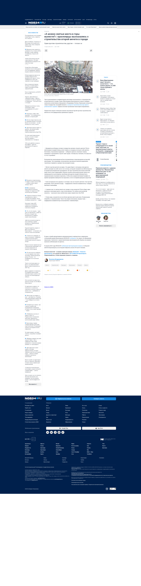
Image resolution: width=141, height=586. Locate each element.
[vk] (51, 432)
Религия (80, 265)
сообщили (73, 238)
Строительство (55, 265)
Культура (67, 410)
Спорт (100, 405)
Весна (47, 410)
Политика (84, 410)
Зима (66, 405)
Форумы (50, 19)
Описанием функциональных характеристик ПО (81, 474)
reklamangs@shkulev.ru (76, 468)
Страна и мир (102, 410)
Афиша (64, 19)
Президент (63, 265)
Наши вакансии (29, 415)
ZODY (83, 19)
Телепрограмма (57, 19)
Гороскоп (70, 19)
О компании (28, 410)
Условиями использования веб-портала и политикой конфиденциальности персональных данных (92, 475)
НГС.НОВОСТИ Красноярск (78, 253)
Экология (101, 412)
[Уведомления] (111, 23)
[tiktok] (62, 432)
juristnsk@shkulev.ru (58, 479)
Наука (66, 417)
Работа (84, 415)
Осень (83, 408)
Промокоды (89, 19)
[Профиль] (115, 23)
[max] (59, 432)
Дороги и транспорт (51, 415)
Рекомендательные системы (77, 482)
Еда (47, 417)
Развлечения (85, 417)
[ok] (55, 432)
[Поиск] (108, 23)
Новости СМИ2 (48, 287)
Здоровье (48, 422)
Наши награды (29, 412)
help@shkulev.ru (34, 480)
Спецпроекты (102, 417)
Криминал (68, 408)
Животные (49, 419)
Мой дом (67, 415)
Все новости (33, 33)
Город (47, 412)
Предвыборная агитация (31, 419)
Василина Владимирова (56, 259)
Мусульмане (72, 265)
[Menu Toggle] (26, 23)
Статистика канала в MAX (31, 422)
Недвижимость (29, 19)
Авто (47, 405)
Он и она (84, 405)
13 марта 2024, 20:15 (48, 46)
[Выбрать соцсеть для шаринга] (91, 50)
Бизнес (48, 408)
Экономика (102, 415)
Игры (95, 19)
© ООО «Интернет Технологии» (32, 488)
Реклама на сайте (29, 405)
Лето (66, 412)
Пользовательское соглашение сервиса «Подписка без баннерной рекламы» (87, 484)
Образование (68, 422)
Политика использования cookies (78, 480)
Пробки (71, 23)
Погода (44, 19)
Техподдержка (28, 417)
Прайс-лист (28, 408)
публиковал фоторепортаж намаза (72, 246)
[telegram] (47, 432)
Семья (83, 422)
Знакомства (38, 19)
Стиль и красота (103, 408)
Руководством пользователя (77, 473)
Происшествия (86, 412)
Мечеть (47, 265)
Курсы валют (77, 19)
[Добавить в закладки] (46, 50)
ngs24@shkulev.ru (41, 478)
